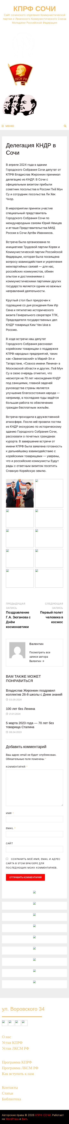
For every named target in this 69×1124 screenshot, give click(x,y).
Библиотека (11, 1099)
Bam (24, 1118)
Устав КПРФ (12, 1042)
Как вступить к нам (18, 1074)
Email (11, 828)
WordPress (12, 1118)
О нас (6, 1037)
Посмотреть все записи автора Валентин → (39, 657)
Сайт (9, 843)
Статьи (7, 1093)
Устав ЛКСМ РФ (15, 1048)
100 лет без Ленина (20, 708)
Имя (10, 813)
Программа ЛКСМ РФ (20, 1068)
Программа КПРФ (17, 1062)
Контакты (10, 1087)
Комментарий (17, 766)
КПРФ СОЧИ (34, 9)
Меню (9, 126)
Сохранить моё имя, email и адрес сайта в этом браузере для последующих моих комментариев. (33, 863)
